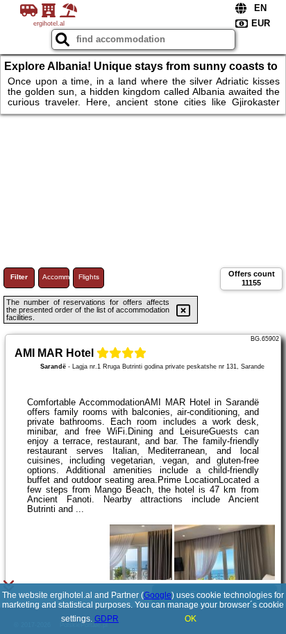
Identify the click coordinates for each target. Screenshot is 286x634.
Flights (88, 277)
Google (157, 595)
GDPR (106, 619)
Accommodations (55, 277)
